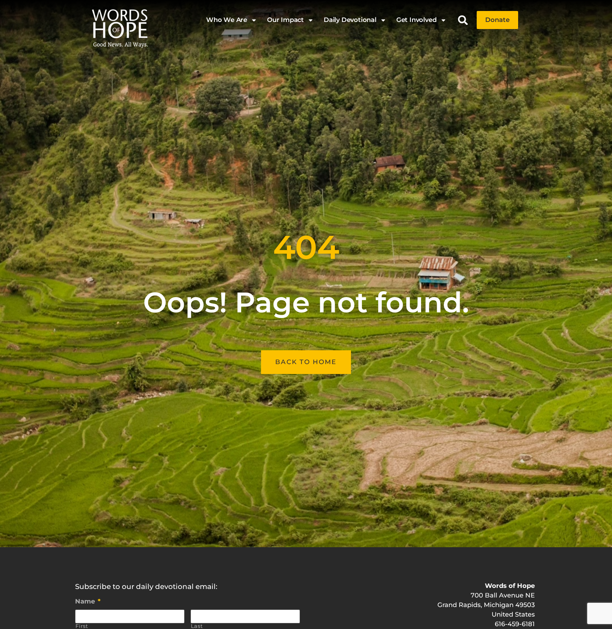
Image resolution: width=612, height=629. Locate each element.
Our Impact (285, 20)
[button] (463, 20)
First (81, 626)
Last (197, 626)
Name (88, 601)
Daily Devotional (350, 20)
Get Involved (416, 20)
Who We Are (226, 20)
